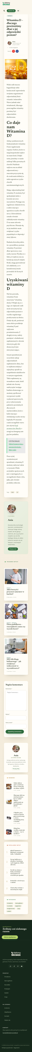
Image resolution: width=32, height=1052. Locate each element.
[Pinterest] (13, 51)
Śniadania (7, 976)
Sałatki (6, 993)
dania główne (18, 903)
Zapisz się (7, 1020)
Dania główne (8, 981)
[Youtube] (21, 966)
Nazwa (8, 714)
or (17, 492)
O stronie (7, 1008)
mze (12, 492)
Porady (10, 15)
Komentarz (9, 688)
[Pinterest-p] (17, 966)
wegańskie (18, 906)
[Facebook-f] (14, 966)
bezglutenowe (11, 908)
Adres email (9, 722)
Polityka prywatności (7, 1047)
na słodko (9, 906)
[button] (18, 11)
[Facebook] (17, 51)
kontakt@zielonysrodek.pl (10, 1033)
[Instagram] (10, 966)
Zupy (5, 997)
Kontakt (6, 1016)
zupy (18, 908)
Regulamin (17, 1047)
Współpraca (7, 1012)
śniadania (10, 903)
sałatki (9, 911)
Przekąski (7, 989)
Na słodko (7, 985)
